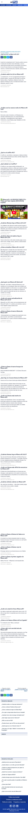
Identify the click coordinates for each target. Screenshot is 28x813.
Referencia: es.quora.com (6, 626)
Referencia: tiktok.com (5, 618)
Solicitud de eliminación (6, 70)
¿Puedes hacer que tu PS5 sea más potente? (13, 723)
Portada (3, 5)
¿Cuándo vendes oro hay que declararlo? (12, 704)
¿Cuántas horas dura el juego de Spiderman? (13, 715)
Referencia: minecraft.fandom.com (7, 161)
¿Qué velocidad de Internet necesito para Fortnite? (12, 787)
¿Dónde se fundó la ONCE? (5, 690)
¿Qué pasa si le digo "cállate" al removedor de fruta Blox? (13, 729)
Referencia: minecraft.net (5, 259)
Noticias (8, 5)
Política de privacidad (14, 797)
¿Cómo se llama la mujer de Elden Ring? (12, 709)
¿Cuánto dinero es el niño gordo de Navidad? (13, 765)
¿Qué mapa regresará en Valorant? (11, 717)
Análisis (20, 5)
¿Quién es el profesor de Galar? (21, 690)
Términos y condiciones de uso (14, 799)
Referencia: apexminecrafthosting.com (8, 123)
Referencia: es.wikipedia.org (6, 296)
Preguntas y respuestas (20, 802)
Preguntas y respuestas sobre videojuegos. (11, 51)
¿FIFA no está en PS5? (7, 720)
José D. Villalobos (5, 52)
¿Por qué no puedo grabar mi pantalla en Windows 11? (14, 780)
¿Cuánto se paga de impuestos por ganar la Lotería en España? (13, 768)
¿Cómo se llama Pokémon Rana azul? (11, 707)
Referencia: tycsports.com (6, 393)
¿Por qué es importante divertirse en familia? (13, 712)
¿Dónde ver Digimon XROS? (9, 774)
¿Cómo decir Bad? (6, 784)
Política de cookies (7, 802)
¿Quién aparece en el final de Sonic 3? (11, 726)
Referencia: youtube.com (5, 375)
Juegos (14, 5)
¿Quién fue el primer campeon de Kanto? (12, 772)
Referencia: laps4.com (5, 72)
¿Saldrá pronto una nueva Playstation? (11, 762)
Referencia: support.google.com (7, 642)
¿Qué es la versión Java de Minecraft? (11, 791)
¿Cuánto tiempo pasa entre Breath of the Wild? (13, 777)
